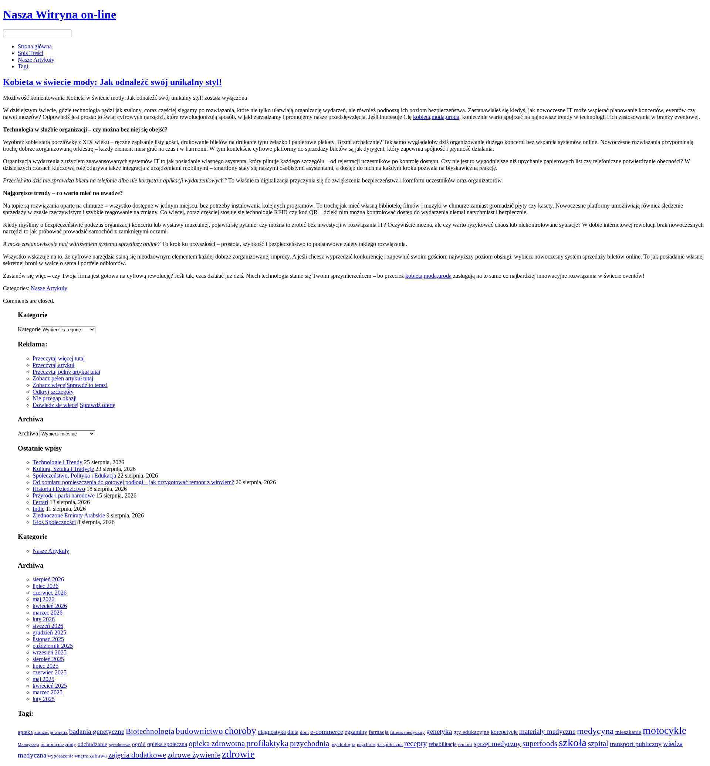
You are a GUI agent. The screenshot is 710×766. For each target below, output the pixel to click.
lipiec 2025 (45, 666)
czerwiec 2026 (50, 592)
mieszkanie (628, 732)
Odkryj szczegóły (53, 392)
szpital (598, 743)
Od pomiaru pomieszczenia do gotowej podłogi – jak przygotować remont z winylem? (133, 482)
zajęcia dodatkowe (137, 754)
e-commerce (326, 731)
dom (304, 732)
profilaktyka (267, 743)
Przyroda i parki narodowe (64, 495)
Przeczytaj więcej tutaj (59, 358)
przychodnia (309, 743)
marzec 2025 (47, 692)
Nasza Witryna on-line (59, 14)
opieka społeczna (167, 744)
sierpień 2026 (48, 579)
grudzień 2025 (49, 632)
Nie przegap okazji (55, 398)
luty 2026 (44, 619)
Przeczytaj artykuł (53, 365)
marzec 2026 (47, 612)
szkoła (572, 742)
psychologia (343, 744)
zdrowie (238, 754)
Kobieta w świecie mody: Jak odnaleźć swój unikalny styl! (112, 82)
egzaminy (356, 732)
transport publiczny (636, 744)
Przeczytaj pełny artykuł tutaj (66, 372)
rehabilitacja (443, 744)
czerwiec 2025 (50, 672)
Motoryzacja (28, 745)
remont (465, 744)
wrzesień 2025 (50, 652)
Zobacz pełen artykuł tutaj (63, 378)
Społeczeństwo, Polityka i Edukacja (74, 475)
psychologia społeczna (380, 744)
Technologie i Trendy (57, 462)
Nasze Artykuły (36, 60)
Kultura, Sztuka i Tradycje (63, 469)
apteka (25, 732)
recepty (415, 743)
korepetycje (504, 732)
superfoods (540, 743)
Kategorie (29, 329)
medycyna (595, 731)
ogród (139, 744)
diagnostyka (272, 732)
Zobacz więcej (50, 385)
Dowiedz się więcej (55, 405)
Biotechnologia (150, 731)
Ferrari (40, 502)
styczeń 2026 (48, 626)
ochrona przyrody (58, 744)
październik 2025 (53, 646)
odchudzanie (92, 744)
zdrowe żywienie (194, 754)
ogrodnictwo (120, 745)
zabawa (98, 755)
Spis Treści (30, 53)
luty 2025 (44, 699)
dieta (292, 732)
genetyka (439, 731)
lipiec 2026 (45, 586)
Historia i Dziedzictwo (59, 489)
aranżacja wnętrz (51, 732)
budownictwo (199, 731)
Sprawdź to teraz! (87, 385)
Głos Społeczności (54, 522)
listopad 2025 (48, 639)
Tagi (23, 66)
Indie (38, 509)
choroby (240, 730)
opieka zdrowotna (217, 743)
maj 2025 (43, 679)
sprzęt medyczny (497, 744)
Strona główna (35, 46)
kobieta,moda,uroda (436, 117)
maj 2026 (43, 599)
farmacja (379, 732)
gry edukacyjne (471, 732)
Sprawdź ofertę (97, 405)
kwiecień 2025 (50, 686)
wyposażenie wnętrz (68, 756)
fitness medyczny (407, 732)
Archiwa (28, 433)
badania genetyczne (96, 731)
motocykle (664, 730)
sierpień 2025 (48, 659)
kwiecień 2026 (50, 606)
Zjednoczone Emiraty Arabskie (69, 515)
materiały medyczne (547, 731)
